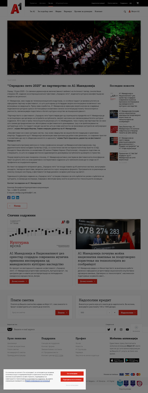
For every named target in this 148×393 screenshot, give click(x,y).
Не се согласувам (72, 385)
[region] (44, 379)
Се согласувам (72, 373)
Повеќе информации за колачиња (37, 381)
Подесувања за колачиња (72, 379)
